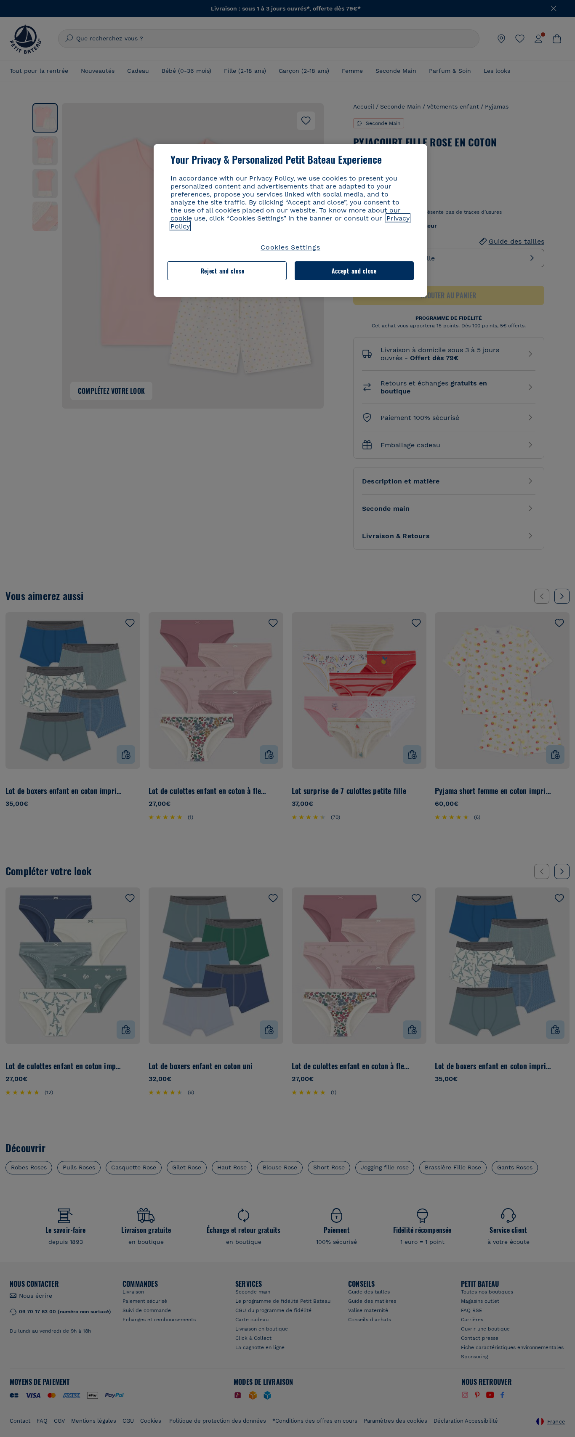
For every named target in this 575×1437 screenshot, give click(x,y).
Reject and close (223, 270)
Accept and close (354, 270)
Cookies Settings (290, 247)
